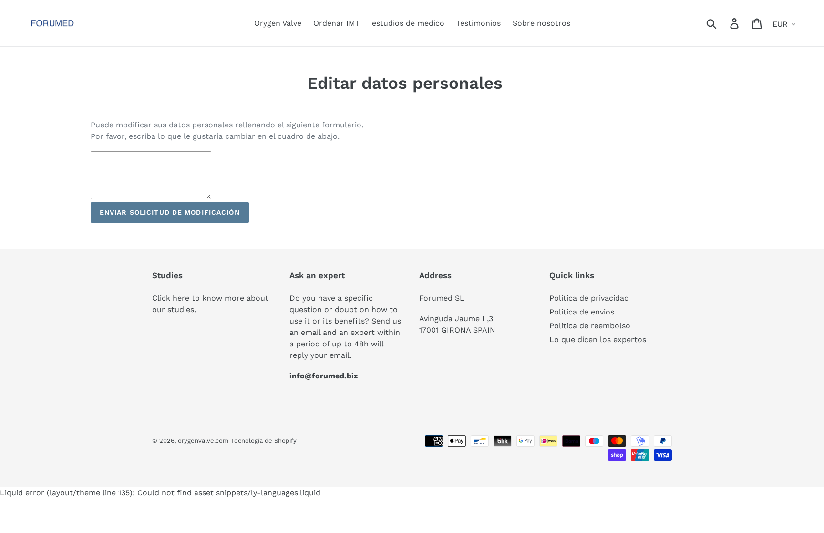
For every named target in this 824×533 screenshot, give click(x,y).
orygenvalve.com (203, 440)
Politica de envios (581, 311)
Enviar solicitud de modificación (170, 212)
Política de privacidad (589, 298)
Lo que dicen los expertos (597, 339)
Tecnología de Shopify (264, 440)
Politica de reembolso (589, 325)
